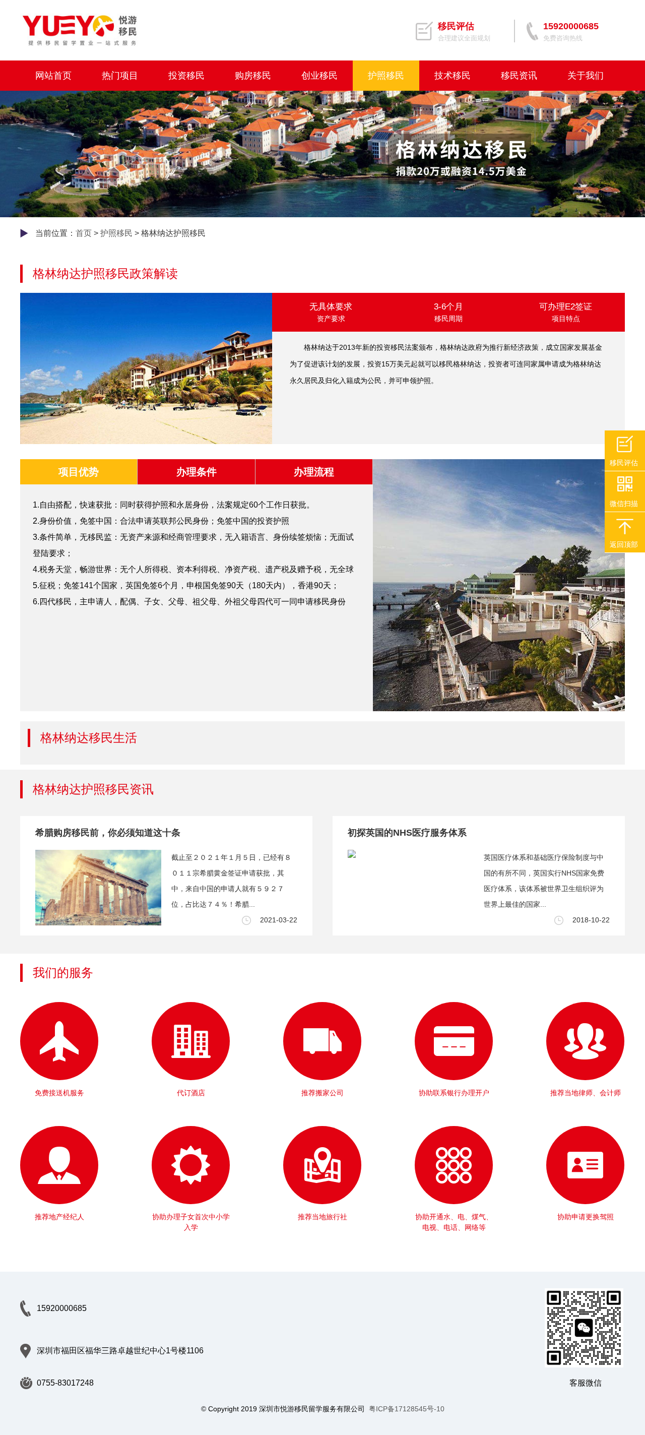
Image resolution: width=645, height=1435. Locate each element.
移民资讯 (519, 76)
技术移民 (452, 76)
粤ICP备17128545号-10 (406, 1409)
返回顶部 (624, 544)
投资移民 (186, 76)
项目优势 (78, 471)
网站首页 (53, 76)
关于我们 (585, 76)
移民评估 (624, 463)
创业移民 (319, 76)
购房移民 (253, 76)
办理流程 (314, 471)
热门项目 (120, 76)
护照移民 (386, 76)
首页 (84, 233)
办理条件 (196, 471)
